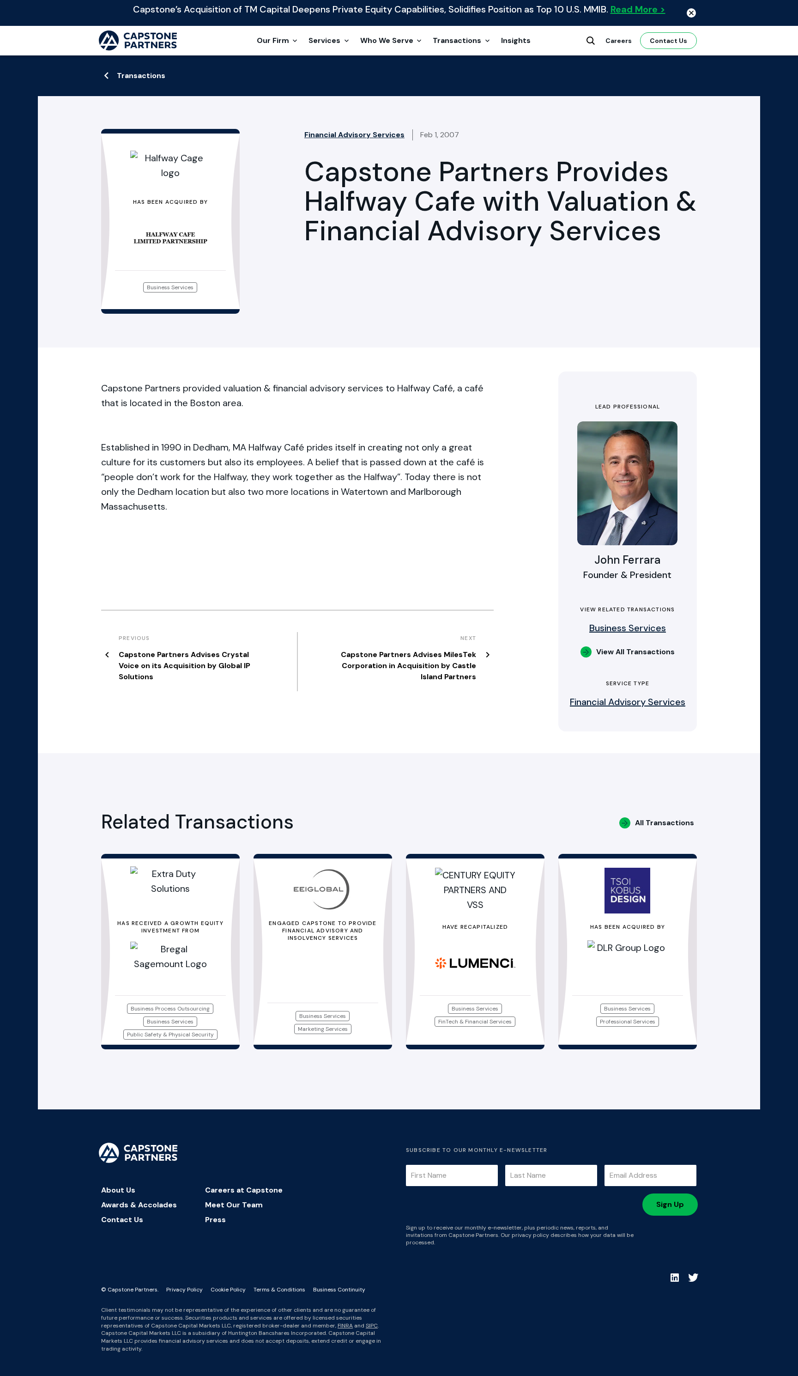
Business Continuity (339, 1289)
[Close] (691, 13)
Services (324, 40)
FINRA (345, 1325)
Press (215, 1219)
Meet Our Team (234, 1205)
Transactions (457, 40)
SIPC (372, 1325)
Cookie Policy (228, 1289)
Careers (618, 40)
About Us (118, 1190)
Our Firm (273, 40)
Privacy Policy (184, 1289)
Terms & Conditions (279, 1289)
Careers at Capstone (244, 1190)
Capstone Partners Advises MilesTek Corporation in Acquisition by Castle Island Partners (408, 666)
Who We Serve (386, 40)
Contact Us (668, 41)
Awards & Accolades (139, 1205)
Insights (516, 40)
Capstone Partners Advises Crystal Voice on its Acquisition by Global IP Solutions (184, 666)
